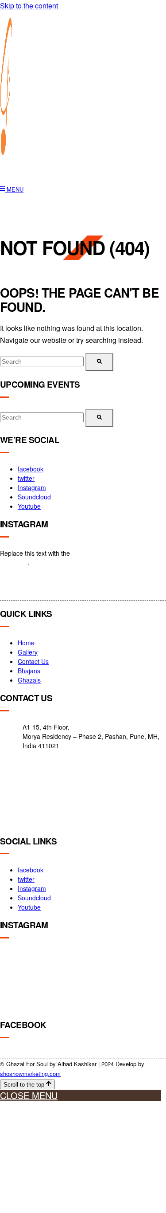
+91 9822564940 (39, 761)
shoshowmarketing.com (30, 1073)
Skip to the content (29, 5)
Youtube (29, 506)
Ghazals (29, 679)
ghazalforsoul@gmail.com (51, 796)
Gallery (28, 652)
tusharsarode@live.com (48, 809)
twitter (26, 478)
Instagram (32, 487)
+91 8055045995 (39, 773)
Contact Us (33, 661)
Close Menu (29, 1095)
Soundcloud (34, 496)
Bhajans (29, 670)
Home (26, 642)
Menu (14, 189)
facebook (30, 468)
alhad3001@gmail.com (47, 821)
